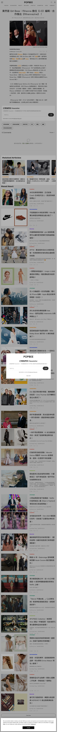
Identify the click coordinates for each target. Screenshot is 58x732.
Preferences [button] (33, 724)
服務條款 (31, 372)
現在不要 (28, 375)
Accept (28, 727)
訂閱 (46, 368)
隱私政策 (35, 372)
